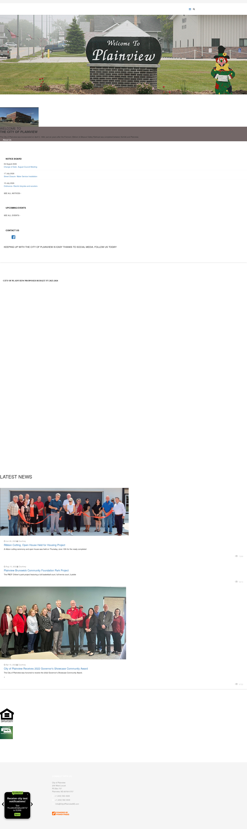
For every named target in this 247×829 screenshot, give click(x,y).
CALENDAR (9, 447)
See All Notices (12, 193)
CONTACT (8, 346)
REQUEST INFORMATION (18, 255)
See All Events (12, 215)
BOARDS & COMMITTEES (15, 335)
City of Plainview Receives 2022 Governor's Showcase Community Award (46, 668)
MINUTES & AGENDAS (14, 436)
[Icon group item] (13, 237)
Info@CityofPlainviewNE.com (67, 804)
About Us (7, 139)
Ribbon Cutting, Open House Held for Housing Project (34, 545)
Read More (12, 555)
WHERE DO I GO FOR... (14, 403)
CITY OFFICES (10, 380)
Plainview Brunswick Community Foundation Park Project (36, 570)
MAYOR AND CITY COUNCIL (16, 413)
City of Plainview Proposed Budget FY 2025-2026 (30, 281)
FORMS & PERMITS (12, 369)
